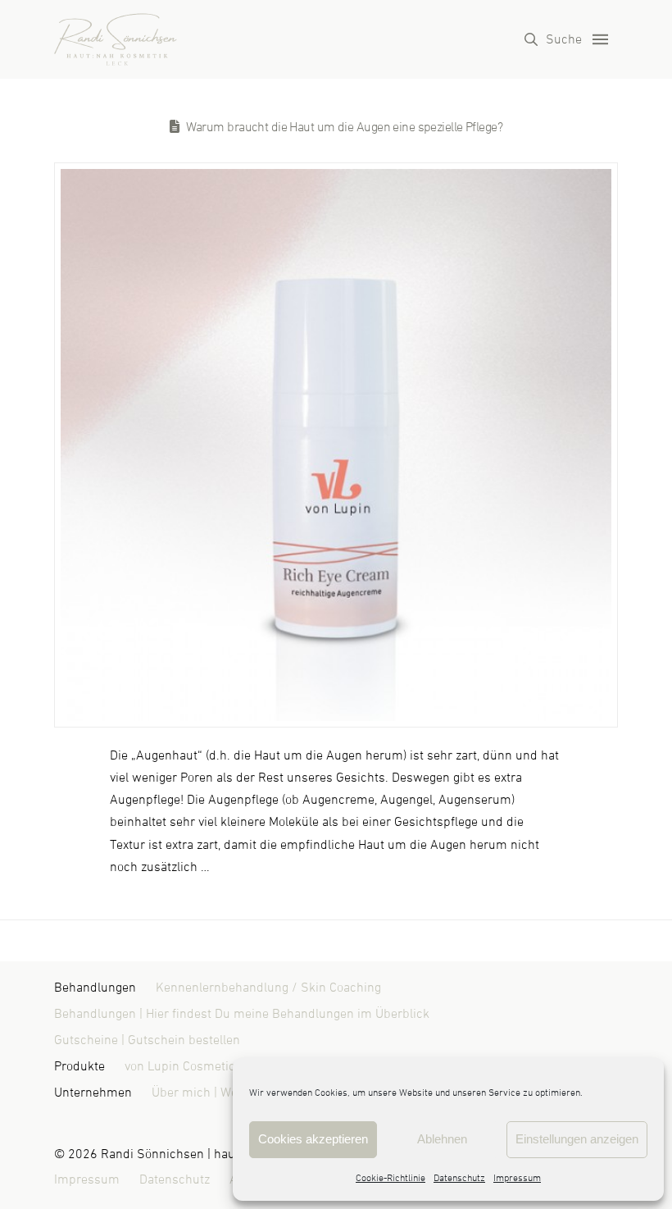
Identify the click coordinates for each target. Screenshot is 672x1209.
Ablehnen (442, 1139)
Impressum (517, 1179)
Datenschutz (459, 1179)
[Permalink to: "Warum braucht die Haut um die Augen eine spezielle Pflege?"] (336, 445)
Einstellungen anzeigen (576, 1139)
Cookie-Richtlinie (390, 1179)
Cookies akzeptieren (313, 1139)
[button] (553, 39)
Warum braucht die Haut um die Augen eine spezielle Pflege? (344, 127)
